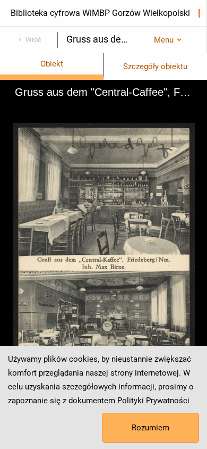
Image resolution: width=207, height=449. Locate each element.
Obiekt (51, 64)
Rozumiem (150, 428)
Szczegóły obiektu (155, 66)
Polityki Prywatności (153, 400)
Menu (164, 40)
